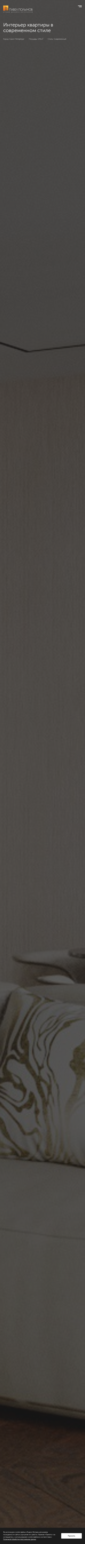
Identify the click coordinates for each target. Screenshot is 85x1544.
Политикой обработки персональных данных (19, 1539)
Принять (71, 1536)
